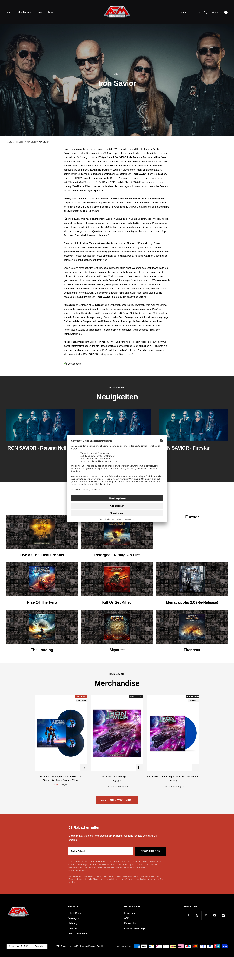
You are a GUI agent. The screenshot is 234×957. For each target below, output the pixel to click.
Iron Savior (31, 142)
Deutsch (39, 946)
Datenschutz (131, 923)
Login (200, 12)
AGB (126, 918)
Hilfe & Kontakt (75, 913)
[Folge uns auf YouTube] (214, 915)
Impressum (130, 913)
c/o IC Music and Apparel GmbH (88, 946)
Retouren (72, 928)
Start (8, 142)
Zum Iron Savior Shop (117, 800)
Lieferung (72, 923)
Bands (39, 12)
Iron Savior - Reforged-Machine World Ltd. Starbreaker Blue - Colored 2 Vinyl (61, 778)
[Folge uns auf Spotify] (223, 915)
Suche (184, 12)
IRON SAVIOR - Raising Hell (36, 447)
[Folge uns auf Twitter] (197, 915)
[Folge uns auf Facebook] (188, 915)
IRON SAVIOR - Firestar (184, 447)
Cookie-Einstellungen (135, 928)
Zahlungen (73, 918)
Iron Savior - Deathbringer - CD (117, 776)
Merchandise (24, 12)
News (51, 12)
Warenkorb (219, 12)
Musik (9, 12)
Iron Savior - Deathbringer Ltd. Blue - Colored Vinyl (173, 776)
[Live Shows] (117, 364)
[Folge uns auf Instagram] (205, 915)
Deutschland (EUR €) (18, 946)
